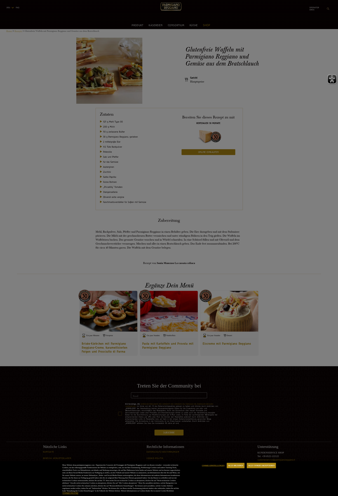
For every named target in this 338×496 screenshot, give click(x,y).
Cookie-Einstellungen (213, 466)
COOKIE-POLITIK (70, 493)
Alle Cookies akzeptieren (261, 466)
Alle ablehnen (235, 466)
